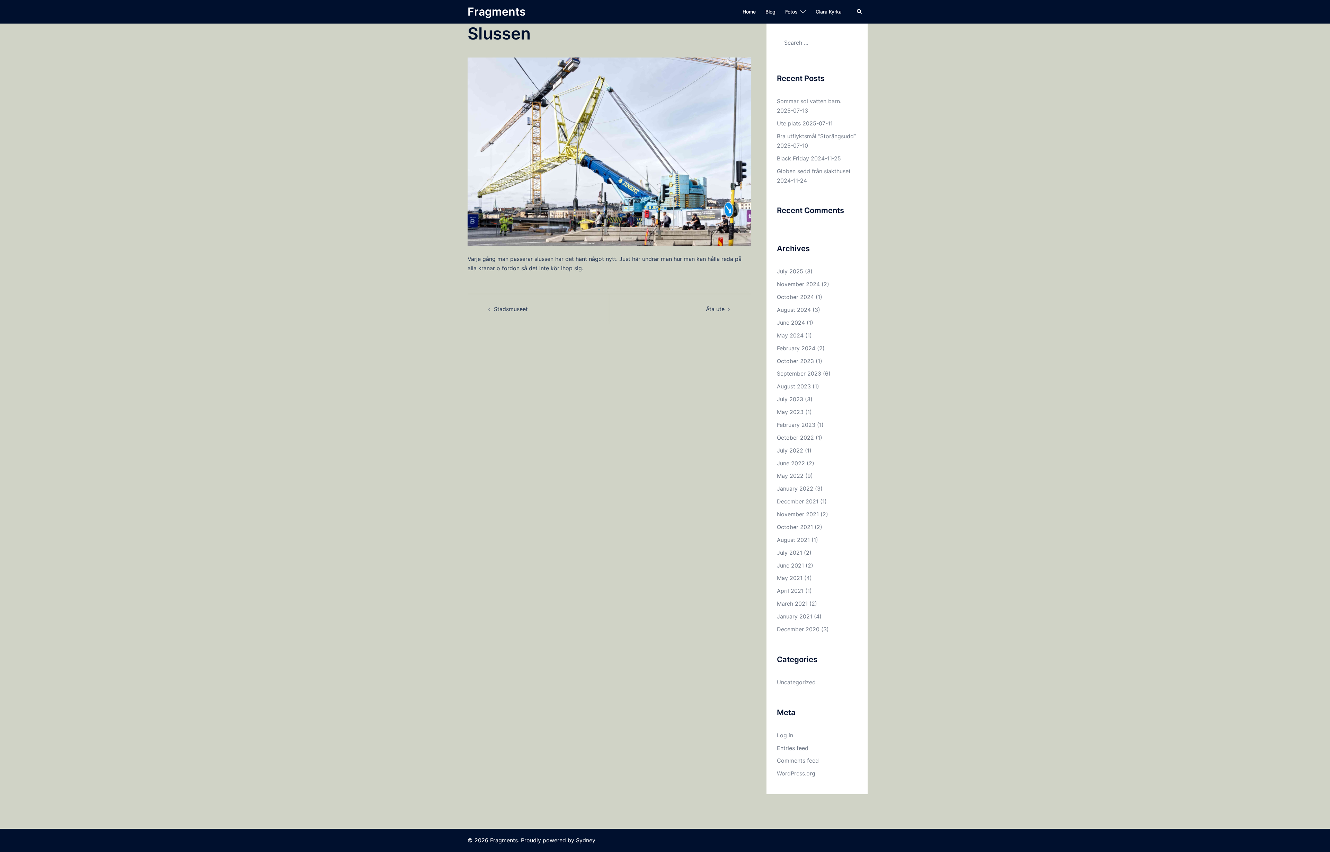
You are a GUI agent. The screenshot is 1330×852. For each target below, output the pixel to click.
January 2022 (795, 488)
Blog (770, 12)
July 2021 (789, 552)
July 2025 (790, 271)
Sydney (585, 840)
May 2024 (790, 335)
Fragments (497, 11)
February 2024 (796, 348)
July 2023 (790, 399)
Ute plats (789, 123)
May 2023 (790, 412)
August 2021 (793, 539)
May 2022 (790, 475)
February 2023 (796, 424)
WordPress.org (796, 773)
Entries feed (792, 748)
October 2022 (795, 437)
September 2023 (799, 373)
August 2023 (794, 386)
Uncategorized (796, 682)
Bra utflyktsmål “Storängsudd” (816, 136)
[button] (859, 12)
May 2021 (790, 577)
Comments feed (798, 760)
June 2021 (790, 565)
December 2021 (797, 501)
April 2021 (790, 590)
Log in (785, 735)
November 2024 (798, 284)
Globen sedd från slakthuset (814, 171)
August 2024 (794, 309)
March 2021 (792, 603)
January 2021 (794, 616)
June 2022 (791, 463)
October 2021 (795, 527)
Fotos (791, 12)
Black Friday (793, 158)
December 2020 (798, 629)
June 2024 (791, 322)
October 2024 (795, 296)
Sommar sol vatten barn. (809, 101)
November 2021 (798, 514)
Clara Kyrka (829, 12)
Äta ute (715, 309)
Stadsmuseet (511, 309)
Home (749, 12)
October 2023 (795, 361)
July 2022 (790, 450)
